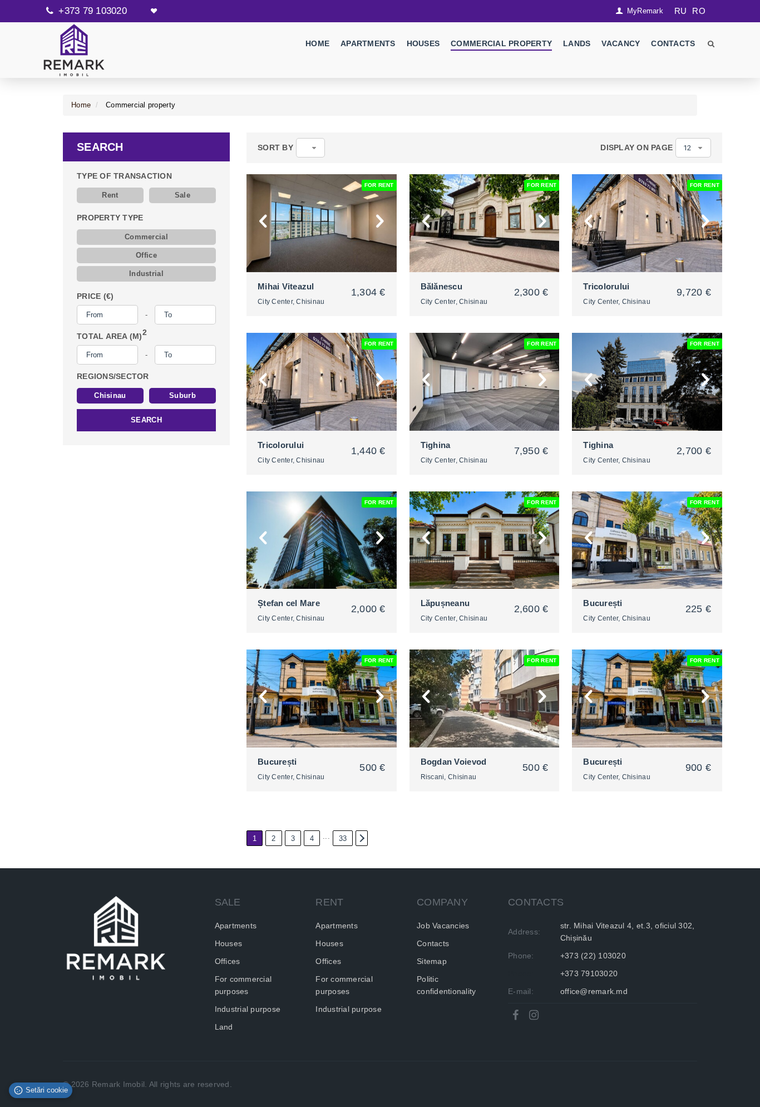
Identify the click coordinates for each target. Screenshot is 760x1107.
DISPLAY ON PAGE (636, 147)
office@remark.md (594, 991)
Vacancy (621, 43)
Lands (577, 43)
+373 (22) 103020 (593, 955)
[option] (321, 223)
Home (317, 43)
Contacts (673, 43)
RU (680, 11)
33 (343, 838)
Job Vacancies (443, 925)
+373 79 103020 (92, 11)
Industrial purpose (248, 1009)
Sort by (275, 147)
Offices (227, 961)
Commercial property (501, 43)
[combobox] (310, 148)
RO (698, 11)
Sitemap (432, 961)
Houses (423, 43)
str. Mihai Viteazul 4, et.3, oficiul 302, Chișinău (627, 931)
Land (224, 1026)
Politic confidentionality (446, 985)
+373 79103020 (589, 973)
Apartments (368, 43)
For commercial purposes (243, 985)
